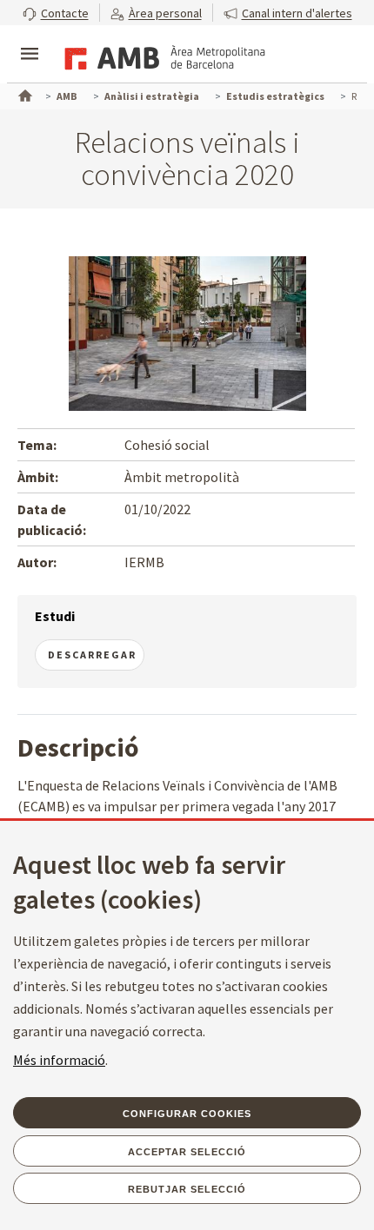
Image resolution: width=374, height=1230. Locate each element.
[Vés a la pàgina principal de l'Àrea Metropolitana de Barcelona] (161, 55)
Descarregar (92, 654)
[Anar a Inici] (23, 94)
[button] (56, 12)
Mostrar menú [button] (29, 39)
